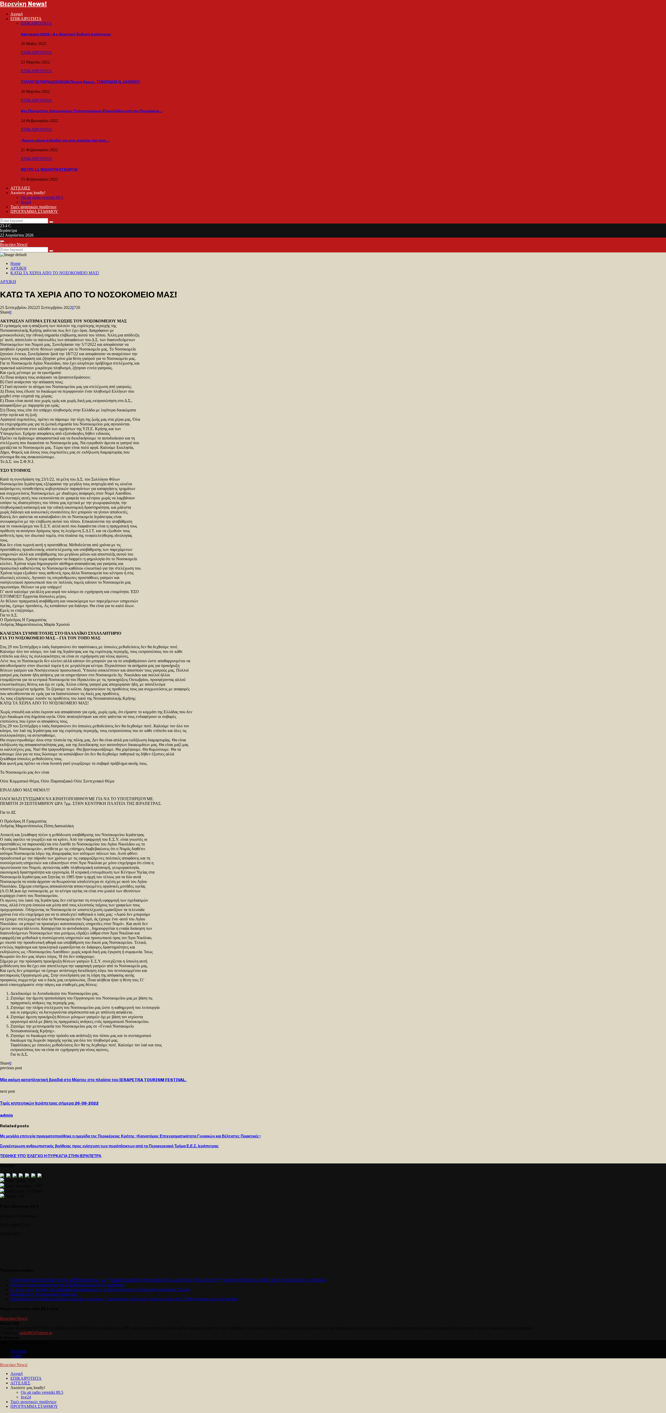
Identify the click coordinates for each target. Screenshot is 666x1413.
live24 (26, 202)
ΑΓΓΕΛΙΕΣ (20, 188)
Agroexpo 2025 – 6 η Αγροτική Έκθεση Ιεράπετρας (66, 34)
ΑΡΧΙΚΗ (8, 281)
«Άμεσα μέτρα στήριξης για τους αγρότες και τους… (65, 140)
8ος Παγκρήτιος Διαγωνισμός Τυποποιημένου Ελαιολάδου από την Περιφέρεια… (91, 111)
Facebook (18, 1351)
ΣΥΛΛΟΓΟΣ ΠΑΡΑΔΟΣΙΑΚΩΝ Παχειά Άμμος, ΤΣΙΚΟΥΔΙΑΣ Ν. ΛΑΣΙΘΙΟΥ (80, 82)
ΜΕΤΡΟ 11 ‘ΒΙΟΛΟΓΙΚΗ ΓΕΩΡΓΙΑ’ (49, 169)
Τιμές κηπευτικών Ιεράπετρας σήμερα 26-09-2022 (49, 1103)
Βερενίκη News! (23, 4)
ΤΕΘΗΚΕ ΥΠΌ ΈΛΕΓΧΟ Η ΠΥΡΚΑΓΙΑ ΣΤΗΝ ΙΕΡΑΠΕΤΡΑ (50, 1156)
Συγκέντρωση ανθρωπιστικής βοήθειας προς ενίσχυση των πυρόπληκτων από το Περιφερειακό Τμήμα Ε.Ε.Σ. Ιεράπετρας (109, 1146)
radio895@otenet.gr (36, 1333)
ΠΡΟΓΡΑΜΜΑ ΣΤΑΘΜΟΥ (34, 211)
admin (6, 1115)
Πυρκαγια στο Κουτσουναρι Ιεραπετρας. (44, 1294)
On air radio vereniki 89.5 (42, 197)
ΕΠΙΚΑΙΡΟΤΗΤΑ (26, 18)
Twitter (16, 1356)
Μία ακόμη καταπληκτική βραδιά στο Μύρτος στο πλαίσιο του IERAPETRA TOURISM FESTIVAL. (93, 1079)
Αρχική (16, 14)
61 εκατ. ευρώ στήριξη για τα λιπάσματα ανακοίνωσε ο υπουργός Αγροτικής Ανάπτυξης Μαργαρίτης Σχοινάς (100, 1289)
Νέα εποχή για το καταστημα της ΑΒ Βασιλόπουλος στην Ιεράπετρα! (67, 1285)
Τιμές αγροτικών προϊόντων (33, 207)
